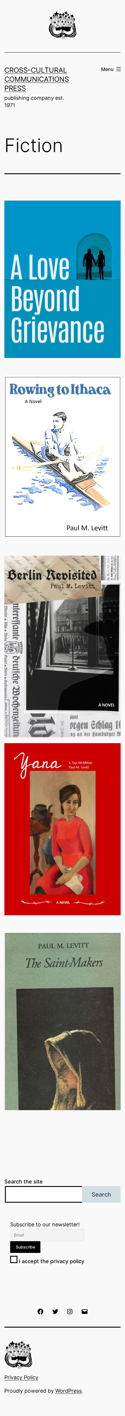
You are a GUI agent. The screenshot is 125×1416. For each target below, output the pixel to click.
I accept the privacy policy (50, 1261)
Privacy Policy (21, 1377)
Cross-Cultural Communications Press (36, 79)
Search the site (23, 1181)
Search (101, 1194)
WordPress (68, 1391)
